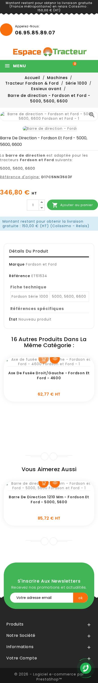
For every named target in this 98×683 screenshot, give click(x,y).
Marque (17, 264)
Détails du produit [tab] (28, 251)
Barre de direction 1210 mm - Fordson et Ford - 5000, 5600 (49, 499)
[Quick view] (55, 359)
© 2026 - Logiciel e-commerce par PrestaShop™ (49, 677)
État (13, 319)
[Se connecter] (57, 66)
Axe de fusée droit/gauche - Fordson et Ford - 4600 (49, 375)
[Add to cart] (43, 359)
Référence (19, 276)
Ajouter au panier (72, 205)
